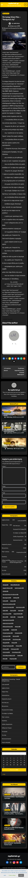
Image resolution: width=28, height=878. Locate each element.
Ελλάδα (5, 591)
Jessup (5, 585)
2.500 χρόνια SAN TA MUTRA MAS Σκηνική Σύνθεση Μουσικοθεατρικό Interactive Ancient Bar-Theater (13, 830)
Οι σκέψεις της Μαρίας (18, 533)
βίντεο (5, 617)
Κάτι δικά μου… (17, 525)
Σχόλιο (4, 466)
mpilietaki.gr (13, 3)
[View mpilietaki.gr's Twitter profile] (15, 344)
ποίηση (19, 646)
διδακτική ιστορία (8, 623)
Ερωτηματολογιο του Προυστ (10, 594)
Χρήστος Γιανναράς (8, 607)
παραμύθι (6, 642)
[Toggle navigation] (2, 5)
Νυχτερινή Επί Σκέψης (18, 529)
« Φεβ (3, 774)
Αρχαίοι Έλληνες (7, 588)
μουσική (16, 636)
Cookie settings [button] (12, 875)
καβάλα (14, 629)
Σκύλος (5, 601)
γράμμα (20, 617)
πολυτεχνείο (14, 649)
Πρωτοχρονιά (7, 597)
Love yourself (21, 520)
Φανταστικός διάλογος (9, 604)
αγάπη (20, 610)
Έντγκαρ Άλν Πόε (15, 28)
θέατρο (17, 626)
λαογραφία (18, 633)
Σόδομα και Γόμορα (4, 561)
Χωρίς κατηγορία (6, 574)
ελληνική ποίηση (8, 626)
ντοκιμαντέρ (6, 639)
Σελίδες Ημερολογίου (18, 536)
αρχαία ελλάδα (18, 613)
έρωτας (13, 610)
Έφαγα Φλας (5, 525)
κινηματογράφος (7, 633)
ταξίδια (19, 655)
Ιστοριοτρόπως (20, 552)
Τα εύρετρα (4, 566)
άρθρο (5, 610)
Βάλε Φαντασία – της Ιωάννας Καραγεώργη (12, 843)
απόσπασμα (7, 613)
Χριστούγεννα (20, 607)
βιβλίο (13, 617)
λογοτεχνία (6, 636)
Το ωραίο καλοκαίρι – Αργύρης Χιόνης (12, 414)
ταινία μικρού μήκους (9, 655)
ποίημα (14, 642)
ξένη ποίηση (16, 639)
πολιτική (5, 649)
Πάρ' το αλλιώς (5, 551)
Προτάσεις (4, 556)
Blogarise (21, 867)
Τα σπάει (4, 570)
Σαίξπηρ (16, 597)
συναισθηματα (16, 652)
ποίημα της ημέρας (8, 646)
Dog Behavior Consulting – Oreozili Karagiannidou (17, 561)
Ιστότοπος (4, 499)
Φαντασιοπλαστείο (17, 540)
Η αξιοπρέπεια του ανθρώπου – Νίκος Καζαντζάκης (12, 430)
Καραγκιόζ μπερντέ (6, 544)
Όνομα (3, 486)
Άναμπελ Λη (7, 28)
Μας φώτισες (6, 13)
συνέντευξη (6, 652)
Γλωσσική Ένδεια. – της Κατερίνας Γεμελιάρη (14, 797)
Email (3, 493)
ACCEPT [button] (21, 875)
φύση (5, 658)
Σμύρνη (13, 601)
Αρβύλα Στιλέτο (5, 520)
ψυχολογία (13, 658)
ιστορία (6, 629)
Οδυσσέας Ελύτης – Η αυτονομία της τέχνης (14, 446)
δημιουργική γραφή (8, 620)
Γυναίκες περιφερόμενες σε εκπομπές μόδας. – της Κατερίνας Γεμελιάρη (13, 813)
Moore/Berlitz (15, 585)
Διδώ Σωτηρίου (19, 588)
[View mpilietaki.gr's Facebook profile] (12, 344)
